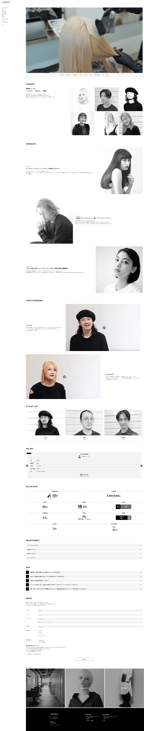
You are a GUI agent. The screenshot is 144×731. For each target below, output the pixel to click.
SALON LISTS (4, 11)
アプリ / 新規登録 (4, 22)
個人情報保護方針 (33, 651)
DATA (91, 74)
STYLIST (81, 74)
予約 (2, 24)
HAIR (3, 9)
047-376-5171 (107, 717)
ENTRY (107, 74)
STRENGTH (68, 74)
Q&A (103, 74)
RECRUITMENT (97, 74)
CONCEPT (62, 74)
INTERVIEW (75, 74)
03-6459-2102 (90, 717)
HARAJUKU (88, 714)
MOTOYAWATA (106, 714)
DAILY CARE (4, 14)
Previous (27, 466)
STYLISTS (3, 10)
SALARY (86, 74)
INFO (2, 15)
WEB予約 (87, 718)
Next (141, 466)
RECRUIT (3, 16)
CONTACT (3, 21)
